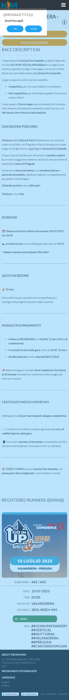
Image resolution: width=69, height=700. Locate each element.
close (33, 29)
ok (15, 29)
